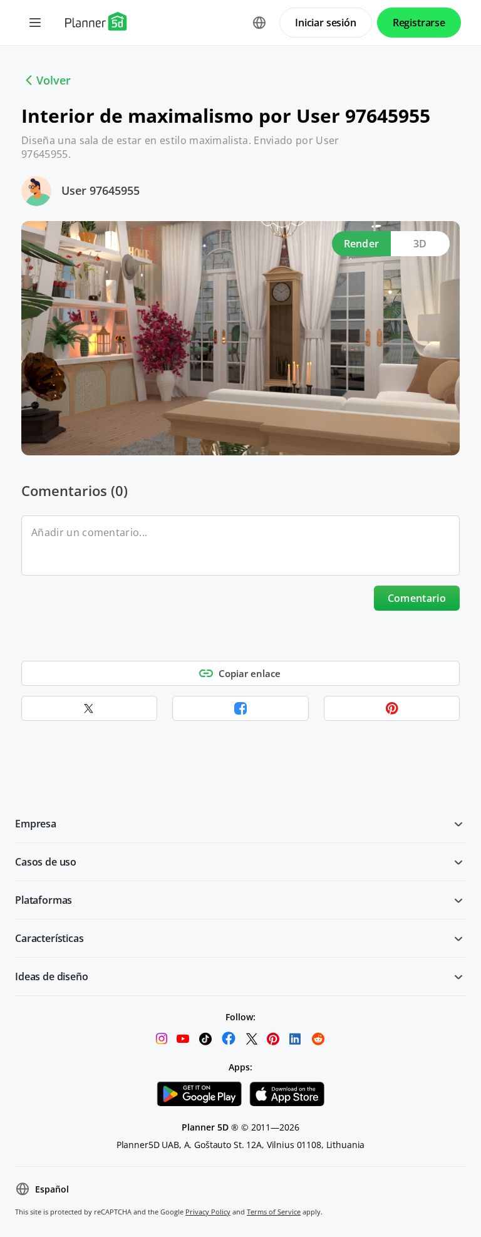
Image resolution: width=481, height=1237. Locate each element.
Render (362, 244)
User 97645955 (100, 190)
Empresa (35, 824)
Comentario (417, 598)
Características (49, 938)
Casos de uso (45, 862)
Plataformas (43, 900)
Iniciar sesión (325, 22)
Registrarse (419, 22)
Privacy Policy (207, 1211)
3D (420, 244)
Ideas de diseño (51, 976)
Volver (53, 80)
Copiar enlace (250, 673)
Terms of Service (274, 1211)
